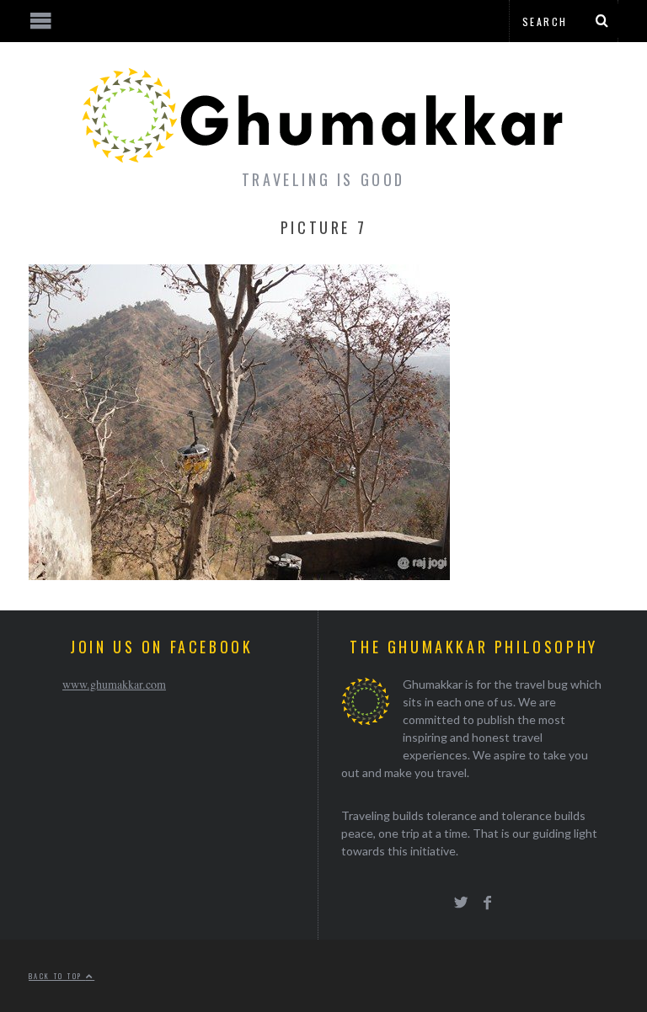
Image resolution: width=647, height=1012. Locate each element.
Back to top (57, 976)
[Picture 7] (239, 575)
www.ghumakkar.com (114, 684)
